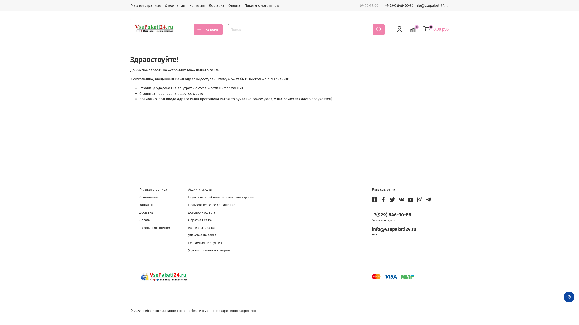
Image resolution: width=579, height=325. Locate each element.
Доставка (216, 5)
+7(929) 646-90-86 (391, 215)
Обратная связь (200, 220)
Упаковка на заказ (202, 235)
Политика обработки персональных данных (222, 197)
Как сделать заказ (201, 228)
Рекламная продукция (205, 243)
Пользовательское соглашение (211, 205)
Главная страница (145, 5)
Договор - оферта (201, 212)
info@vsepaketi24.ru (394, 229)
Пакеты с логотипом (261, 5)
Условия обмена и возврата (209, 250)
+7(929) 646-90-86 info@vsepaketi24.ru (417, 5)
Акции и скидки (200, 190)
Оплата (234, 5)
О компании (175, 5)
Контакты (197, 5)
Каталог (212, 29)
